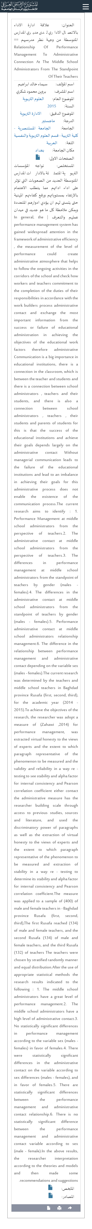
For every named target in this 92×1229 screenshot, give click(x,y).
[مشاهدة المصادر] (50, 1195)
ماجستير (48, 121)
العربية (51, 143)
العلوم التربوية (33, 99)
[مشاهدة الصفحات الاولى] (38, 157)
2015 (51, 106)
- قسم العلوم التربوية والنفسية (37, 135)
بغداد (39, 150)
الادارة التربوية (30, 113)
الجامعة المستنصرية (34, 128)
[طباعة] (59, 1208)
